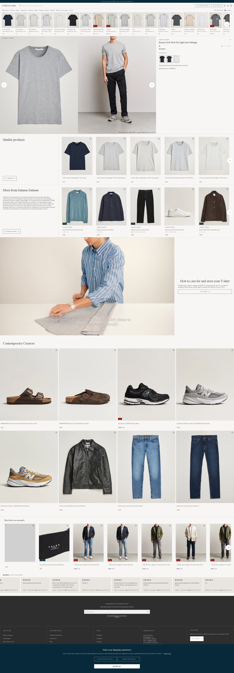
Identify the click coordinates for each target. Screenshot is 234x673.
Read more (203, 291)
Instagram (99, 635)
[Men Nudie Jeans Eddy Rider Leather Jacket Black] (88, 467)
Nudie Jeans (213, 29)
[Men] (20, 543)
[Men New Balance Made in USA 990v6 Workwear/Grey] (29, 467)
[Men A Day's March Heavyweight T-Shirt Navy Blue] (8, 20)
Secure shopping (8, 635)
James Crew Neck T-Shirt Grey (176, 31)
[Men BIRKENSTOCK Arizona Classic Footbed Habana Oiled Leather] (29, 384)
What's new (5, 10)
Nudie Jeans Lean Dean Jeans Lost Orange (130, 506)
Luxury (71, 10)
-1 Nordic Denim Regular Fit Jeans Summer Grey (156, 565)
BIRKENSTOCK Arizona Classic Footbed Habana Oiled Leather (19, 423)
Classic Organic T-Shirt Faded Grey (46, 31)
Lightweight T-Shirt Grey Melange (33, 31)
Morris (173, 29)
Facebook (99, 638)
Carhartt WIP (71, 29)
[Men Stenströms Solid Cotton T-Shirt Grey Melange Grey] (164, 20)
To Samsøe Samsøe (10, 231)
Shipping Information (56, 635)
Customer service (202, 5)
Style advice (217, 5)
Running (58, 10)
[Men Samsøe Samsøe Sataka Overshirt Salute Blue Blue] (111, 206)
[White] (176, 59)
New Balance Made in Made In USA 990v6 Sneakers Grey (193, 423)
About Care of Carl (8, 641)
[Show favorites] (228, 6)
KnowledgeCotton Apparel (98, 30)
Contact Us (53, 638)
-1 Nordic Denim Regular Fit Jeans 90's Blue (86, 565)
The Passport (7, 638)
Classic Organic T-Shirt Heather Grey (124, 31)
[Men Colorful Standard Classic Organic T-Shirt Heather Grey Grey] (125, 20)
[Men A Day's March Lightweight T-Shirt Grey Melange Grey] (34, 20)
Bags (36, 10)
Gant (133, 29)
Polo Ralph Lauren (85, 29)
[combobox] (229, 10)
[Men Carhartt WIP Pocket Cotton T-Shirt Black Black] (73, 20)
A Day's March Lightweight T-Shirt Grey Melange (145, 178)
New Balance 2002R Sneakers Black (128, 423)
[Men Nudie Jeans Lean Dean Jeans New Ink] (205, 467)
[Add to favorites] (90, 139)
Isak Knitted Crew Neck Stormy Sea (73, 230)
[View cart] (231, 5)
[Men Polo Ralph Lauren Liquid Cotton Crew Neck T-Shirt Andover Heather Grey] (86, 20)
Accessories (23, 10)
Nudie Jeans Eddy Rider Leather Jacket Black (72, 506)
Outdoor (52, 10)
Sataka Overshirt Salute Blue (105, 230)
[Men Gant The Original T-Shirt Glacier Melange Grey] (138, 20)
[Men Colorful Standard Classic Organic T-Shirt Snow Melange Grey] (60, 20)
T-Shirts (11, 38)
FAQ (51, 641)
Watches (30, 10)
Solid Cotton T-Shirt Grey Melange (163, 31)
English (229, 10)
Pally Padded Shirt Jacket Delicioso (209, 230)
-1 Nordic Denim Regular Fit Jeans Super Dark (189, 565)
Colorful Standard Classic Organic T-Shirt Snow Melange (213, 178)
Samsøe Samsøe (164, 39)
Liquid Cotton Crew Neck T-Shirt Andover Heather (85, 31)
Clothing (12, 10)
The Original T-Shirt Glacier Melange (136, 31)
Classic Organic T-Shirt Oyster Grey (189, 31)
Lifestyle (40, 10)
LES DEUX (147, 29)
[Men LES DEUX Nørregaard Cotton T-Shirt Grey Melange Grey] (151, 20)
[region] (117, 585)
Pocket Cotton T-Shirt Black (71, 31)
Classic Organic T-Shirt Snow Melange (59, 31)
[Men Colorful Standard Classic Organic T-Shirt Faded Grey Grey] (47, 20)
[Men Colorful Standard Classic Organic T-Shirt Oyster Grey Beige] (190, 20)
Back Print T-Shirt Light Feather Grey (98, 31)
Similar (14, 140)
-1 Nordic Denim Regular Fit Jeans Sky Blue (120, 565)
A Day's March (6, 29)
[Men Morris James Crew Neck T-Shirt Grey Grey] (177, 20)
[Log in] (224, 6)
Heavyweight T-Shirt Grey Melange (21, 31)
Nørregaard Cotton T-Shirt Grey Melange (149, 31)
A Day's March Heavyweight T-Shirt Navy (74, 178)
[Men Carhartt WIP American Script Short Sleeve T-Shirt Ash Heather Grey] (203, 20)
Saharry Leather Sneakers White (174, 230)
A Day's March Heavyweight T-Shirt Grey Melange (111, 178)
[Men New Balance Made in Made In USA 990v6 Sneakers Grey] (205, 384)
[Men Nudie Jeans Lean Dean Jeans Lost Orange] (146, 467)
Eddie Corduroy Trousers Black (140, 230)
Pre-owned (65, 10)
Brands (47, 10)
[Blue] (169, 59)
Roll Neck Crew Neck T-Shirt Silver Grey (111, 31)
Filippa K (108, 29)
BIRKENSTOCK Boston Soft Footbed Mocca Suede (74, 423)
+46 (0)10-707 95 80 (151, 642)
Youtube (99, 641)
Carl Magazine (218, 10)
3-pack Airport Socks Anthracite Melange (52, 565)
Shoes (17, 10)
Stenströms (161, 29)
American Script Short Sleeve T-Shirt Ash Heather (201, 31)
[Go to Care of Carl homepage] (9, 5)
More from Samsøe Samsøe (21, 190)
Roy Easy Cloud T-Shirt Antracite (215, 31)
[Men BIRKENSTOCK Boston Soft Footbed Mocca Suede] (88, 384)
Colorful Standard (46, 29)
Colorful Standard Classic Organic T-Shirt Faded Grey (179, 178)
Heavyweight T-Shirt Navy (8, 31)
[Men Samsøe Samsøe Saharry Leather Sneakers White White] (179, 206)
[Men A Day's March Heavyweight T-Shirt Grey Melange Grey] (21, 20)
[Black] (162, 59)
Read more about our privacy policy (117, 616)
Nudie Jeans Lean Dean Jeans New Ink (188, 506)
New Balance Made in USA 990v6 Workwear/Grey (15, 506)
